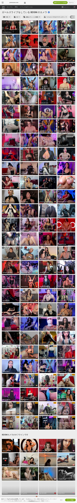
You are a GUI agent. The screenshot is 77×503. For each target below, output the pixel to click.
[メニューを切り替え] (2, 2)
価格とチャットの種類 (32, 17)
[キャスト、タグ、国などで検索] (74, 7)
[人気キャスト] (24, 2)
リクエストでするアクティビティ (55, 17)
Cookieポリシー (34, 501)
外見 (7, 17)
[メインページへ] (13, 2)
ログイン (71, 2)
